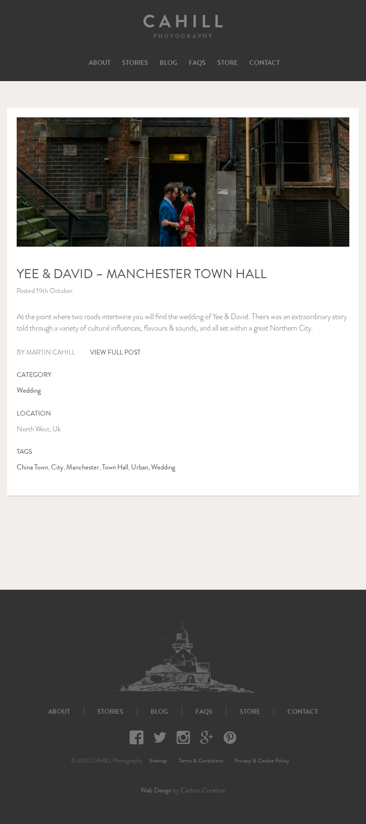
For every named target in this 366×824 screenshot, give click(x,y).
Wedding (29, 390)
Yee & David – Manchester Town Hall (141, 273)
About (100, 63)
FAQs (197, 63)
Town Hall (115, 467)
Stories (135, 63)
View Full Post (115, 352)
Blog (168, 63)
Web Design (156, 790)
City (57, 467)
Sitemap (158, 760)
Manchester (82, 467)
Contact (264, 63)
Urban (139, 467)
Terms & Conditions (201, 760)
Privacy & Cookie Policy (261, 760)
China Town (32, 467)
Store (227, 63)
